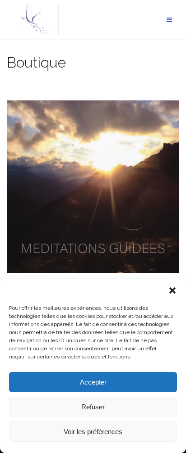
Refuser (93, 407)
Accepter (93, 382)
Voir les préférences (93, 431)
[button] (172, 290)
